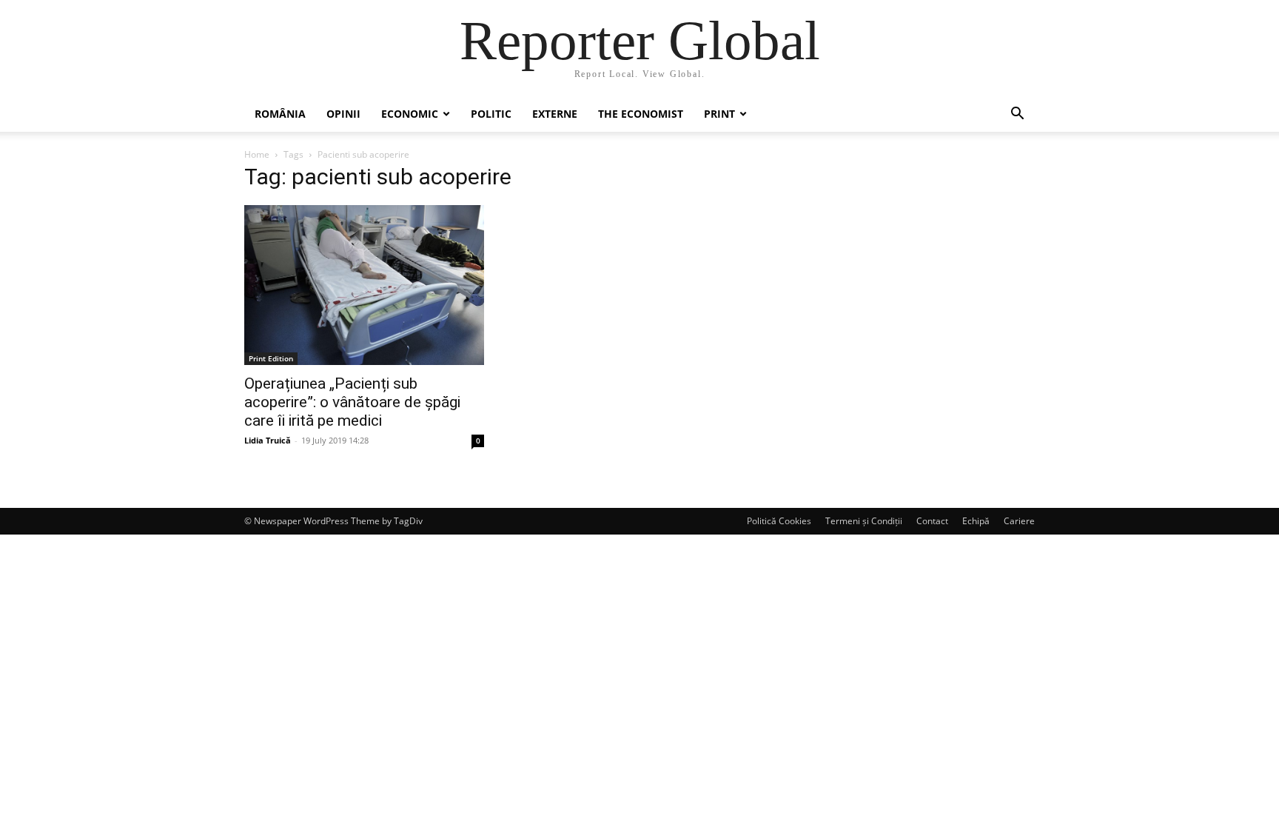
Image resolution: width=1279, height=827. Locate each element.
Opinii (343, 114)
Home (256, 154)
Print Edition (271, 358)
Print (719, 114)
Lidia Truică (267, 440)
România (280, 114)
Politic (491, 114)
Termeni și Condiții (863, 521)
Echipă (976, 521)
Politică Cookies (779, 521)
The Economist (640, 114)
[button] (1017, 115)
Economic (409, 114)
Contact (932, 521)
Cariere (1019, 521)
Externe (554, 114)
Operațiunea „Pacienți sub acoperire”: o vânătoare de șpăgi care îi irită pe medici (352, 402)
